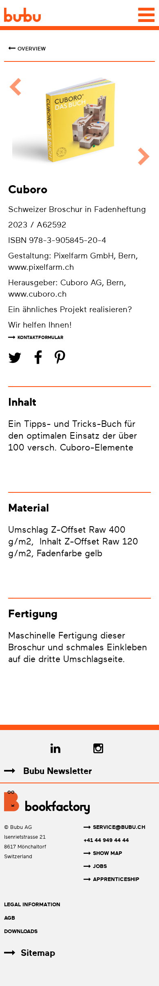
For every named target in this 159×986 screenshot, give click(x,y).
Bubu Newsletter (56, 771)
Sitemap (38, 953)
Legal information (32, 904)
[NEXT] (139, 122)
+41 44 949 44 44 (106, 840)
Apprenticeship (116, 879)
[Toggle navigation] (146, 14)
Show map (107, 853)
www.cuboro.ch (37, 294)
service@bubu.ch (119, 827)
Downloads (21, 931)
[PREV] (19, 122)
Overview (32, 49)
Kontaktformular (40, 337)
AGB (9, 918)
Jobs (100, 866)
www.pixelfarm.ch (41, 267)
